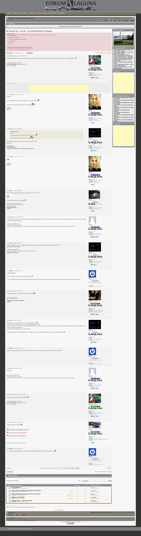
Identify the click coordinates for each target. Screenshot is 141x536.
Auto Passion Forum (11, 520)
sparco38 (94, 497)
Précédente (9, 468)
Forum (45, 13)
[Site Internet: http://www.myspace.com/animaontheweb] (91, 77)
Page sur (103, 52)
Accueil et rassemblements (21, 18)
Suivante (109, 468)
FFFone (10, 128)
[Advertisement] (59, 88)
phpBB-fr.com (73, 522)
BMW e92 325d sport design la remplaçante (15, 300)
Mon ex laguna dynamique (12, 297)
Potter (14, 494)
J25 (14, 498)
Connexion (132, 20)
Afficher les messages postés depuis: (46, 468)
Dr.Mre (10, 190)
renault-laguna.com (16, 528)
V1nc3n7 (11, 422)
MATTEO (11, 270)
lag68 (93, 487)
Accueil (9, 13)
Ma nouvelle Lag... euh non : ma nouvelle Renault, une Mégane (29, 31)
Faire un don (105, 20)
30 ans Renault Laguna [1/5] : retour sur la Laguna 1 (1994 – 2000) (123, 53)
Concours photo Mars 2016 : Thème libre (123, 55)
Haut (110, 81)
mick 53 (90, 224)
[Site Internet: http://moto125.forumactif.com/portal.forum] (91, 237)
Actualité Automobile (32, 520)
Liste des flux (23, 514)
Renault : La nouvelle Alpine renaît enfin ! (123, 58)
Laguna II (31, 13)
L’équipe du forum (95, 512)
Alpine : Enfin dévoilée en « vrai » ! (121, 54)
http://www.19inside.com (11, 207)
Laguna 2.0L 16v (10, 145)
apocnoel (15, 488)
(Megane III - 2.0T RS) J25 (18, 497)
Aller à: (79, 480)
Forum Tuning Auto (19, 520)
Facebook (61, 13)
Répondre (8, 52)
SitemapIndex (11, 514)
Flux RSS (17, 514)
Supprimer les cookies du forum (106, 512)
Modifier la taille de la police (133, 18)
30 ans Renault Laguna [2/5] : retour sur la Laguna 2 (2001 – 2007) (123, 50)
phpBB (67, 521)
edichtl (14, 501)
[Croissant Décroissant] (75, 468)
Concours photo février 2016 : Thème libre (123, 57)
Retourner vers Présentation (12, 480)
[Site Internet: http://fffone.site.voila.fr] (91, 150)
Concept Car (17, 13)
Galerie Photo (52, 13)
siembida (94, 500)
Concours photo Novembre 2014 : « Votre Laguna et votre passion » (123, 65)
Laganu (10, 290)
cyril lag (11, 94)
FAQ (111, 20)
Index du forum (11, 18)
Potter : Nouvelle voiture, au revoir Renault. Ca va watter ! (26, 494)
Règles (115, 20)
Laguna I (24, 13)
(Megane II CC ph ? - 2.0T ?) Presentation (22, 500)
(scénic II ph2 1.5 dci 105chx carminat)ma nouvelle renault (26, 490)
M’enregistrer (125, 20)
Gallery (119, 20)
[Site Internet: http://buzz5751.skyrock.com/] (91, 314)
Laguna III (39, 13)
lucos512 (15, 491)
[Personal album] (93, 77)
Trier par (63, 468)
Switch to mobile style (59, 510)
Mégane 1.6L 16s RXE (12, 252)
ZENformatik (25, 520)
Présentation (31, 18)
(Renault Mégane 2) (16, 487)
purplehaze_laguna (13, 55)
